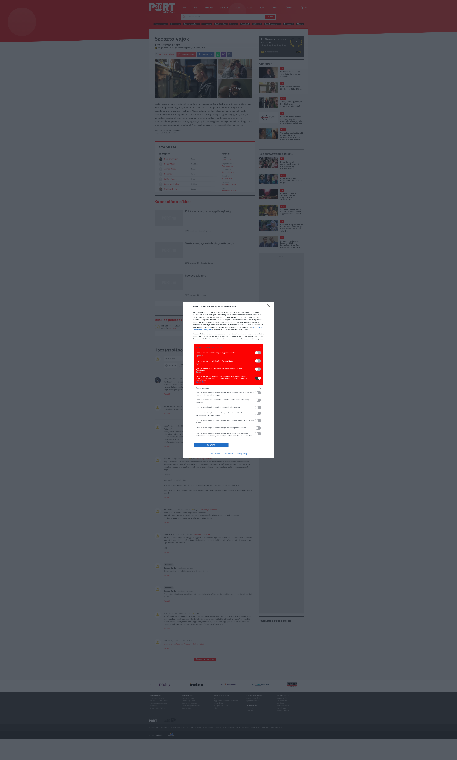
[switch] (258, 352)
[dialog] (228, 380)
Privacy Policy (242, 454)
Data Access (228, 454)
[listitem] (228, 347)
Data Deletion (215, 454)
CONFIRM (211, 445)
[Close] (269, 306)
